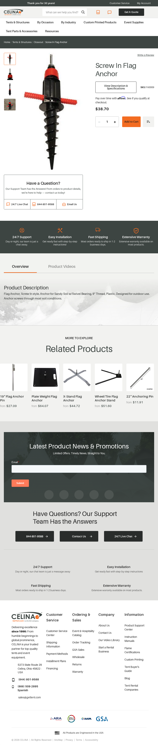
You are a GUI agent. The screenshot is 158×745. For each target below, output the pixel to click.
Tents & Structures (17, 22)
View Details (14, 381)
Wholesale (78, 657)
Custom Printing (134, 659)
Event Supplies (134, 22)
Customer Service (119, 3)
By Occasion (45, 22)
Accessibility (91, 739)
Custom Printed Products (100, 22)
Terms (79, 739)
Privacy (69, 739)
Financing (52, 668)
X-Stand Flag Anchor (72, 398)
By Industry (68, 22)
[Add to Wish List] (148, 121)
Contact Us (79, 536)
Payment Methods (57, 653)
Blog (127, 678)
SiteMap (58, 739)
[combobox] (64, 12)
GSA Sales (78, 649)
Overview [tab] (20, 266)
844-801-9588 (98, 12)
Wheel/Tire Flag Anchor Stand (106, 398)
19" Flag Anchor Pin (12, 398)
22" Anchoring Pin (139, 396)
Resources (52, 31)
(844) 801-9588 (28, 679)
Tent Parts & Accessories (21, 31)
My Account (144, 3)
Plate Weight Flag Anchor (44, 398)
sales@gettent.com (29, 697)
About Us (103, 625)
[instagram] (64, 494)
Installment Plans (56, 661)
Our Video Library (109, 640)
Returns (77, 664)
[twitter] (109, 494)
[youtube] (79, 494)
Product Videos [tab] (62, 266)
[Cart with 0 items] (152, 12)
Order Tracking (81, 642)
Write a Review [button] (145, 55)
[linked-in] (94, 494)
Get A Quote (131, 11)
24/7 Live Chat (110, 12)
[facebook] (49, 494)
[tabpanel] (51, 111)
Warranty (77, 671)
